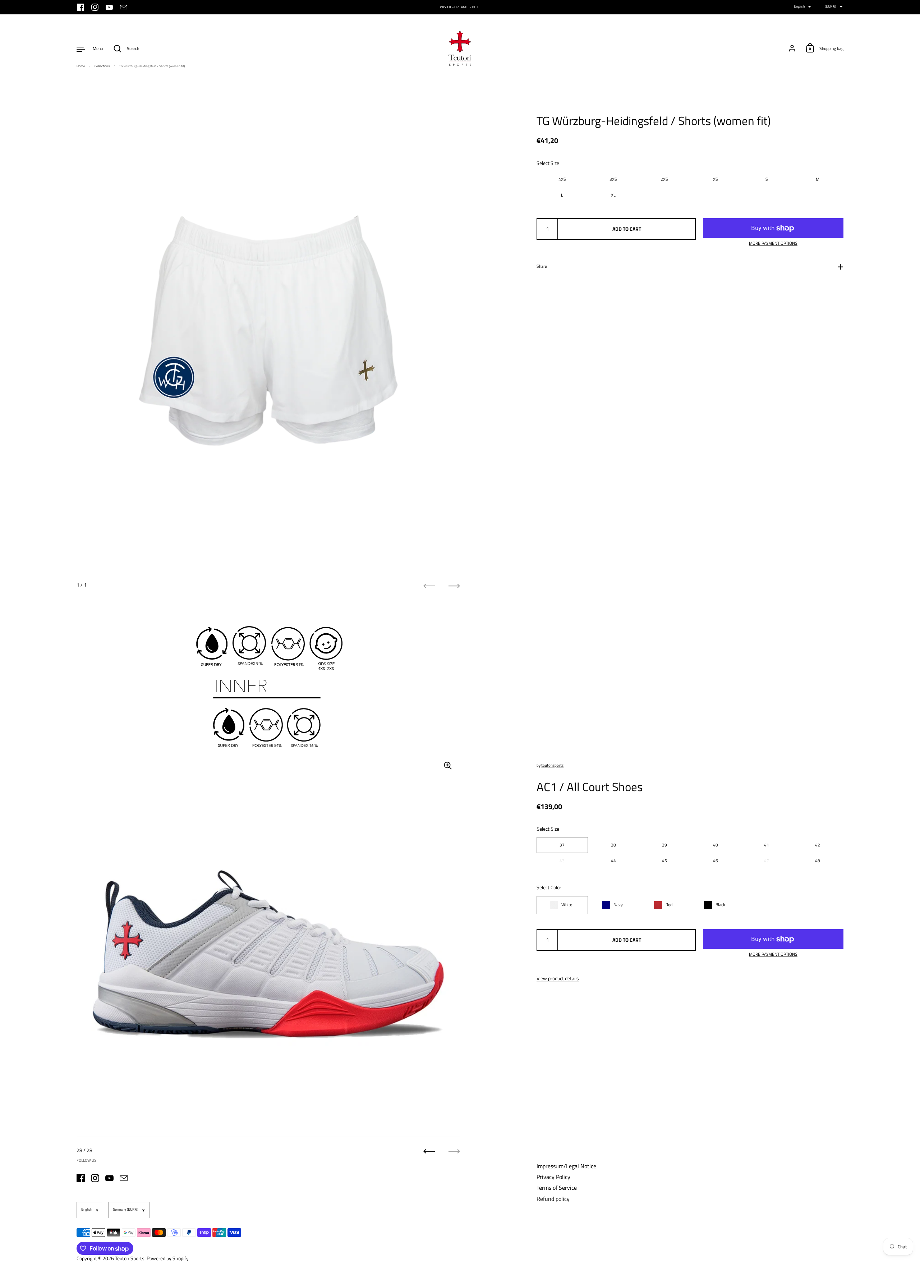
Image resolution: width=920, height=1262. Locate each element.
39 (664, 844)
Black (720, 904)
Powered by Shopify (168, 1258)
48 (817, 860)
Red (669, 904)
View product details (558, 978)
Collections (102, 66)
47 (766, 860)
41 (766, 844)
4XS (562, 179)
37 (562, 844)
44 (613, 860)
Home (81, 66)
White (566, 904)
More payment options (773, 243)
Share (542, 266)
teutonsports (552, 765)
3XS (613, 179)
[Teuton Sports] (459, 48)
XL (613, 195)
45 (664, 860)
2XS (664, 179)
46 (715, 860)
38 (613, 844)
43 (562, 860)
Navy (618, 904)
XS (715, 179)
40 (715, 844)
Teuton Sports (129, 1258)
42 (817, 844)
